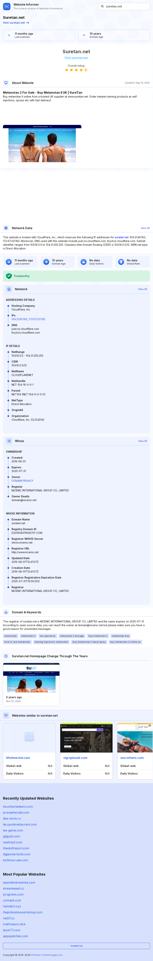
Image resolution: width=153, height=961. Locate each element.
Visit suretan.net (14, 22)
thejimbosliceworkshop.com (22, 912)
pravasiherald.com (16, 812)
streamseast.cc (13, 888)
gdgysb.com (11, 836)
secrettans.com (132, 758)
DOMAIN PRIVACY (22, 480)
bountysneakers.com (18, 806)
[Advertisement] (76, 113)
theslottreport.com (16, 848)
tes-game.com (13, 830)
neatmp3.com (12, 842)
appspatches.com (15, 936)
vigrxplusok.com (75, 758)
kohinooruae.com (15, 860)
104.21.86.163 (19, 319)
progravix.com (13, 894)
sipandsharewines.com (19, 882)
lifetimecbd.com (18, 758)
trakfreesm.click (14, 924)
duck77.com (11, 930)
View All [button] (145, 228)
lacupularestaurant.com (20, 824)
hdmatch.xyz (12, 906)
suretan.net (121, 237)
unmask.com (12, 900)
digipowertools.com (16, 854)
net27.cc (9, 918)
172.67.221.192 (37, 319)
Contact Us (77, 945)
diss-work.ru (12, 818)
